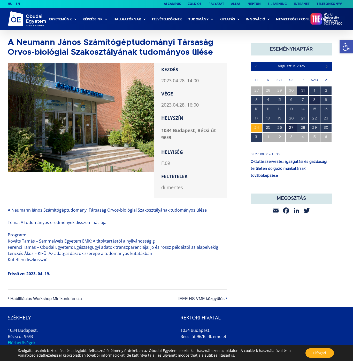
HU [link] (10, 4)
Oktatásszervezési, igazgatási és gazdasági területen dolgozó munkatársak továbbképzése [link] (289, 169)
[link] (346, 46)
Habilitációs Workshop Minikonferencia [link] (46, 298)
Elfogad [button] (319, 352)
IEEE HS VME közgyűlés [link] (201, 298)
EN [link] (18, 4)
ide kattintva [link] (136, 355)
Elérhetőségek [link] (21, 343)
